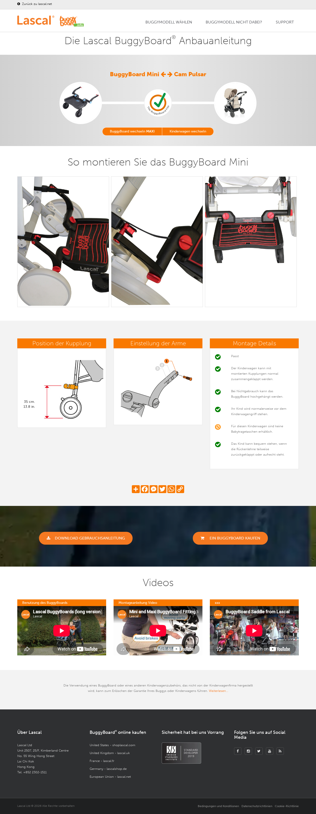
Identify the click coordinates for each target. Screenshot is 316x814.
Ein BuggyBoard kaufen (234, 538)
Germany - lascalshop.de (108, 769)
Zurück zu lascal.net (36, 4)
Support (285, 22)
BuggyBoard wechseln (132, 131)
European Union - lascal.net (110, 776)
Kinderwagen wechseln (188, 131)
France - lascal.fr (102, 761)
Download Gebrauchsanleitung (90, 538)
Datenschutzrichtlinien (256, 806)
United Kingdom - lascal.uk (110, 753)
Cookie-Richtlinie (287, 806)
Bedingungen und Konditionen (218, 806)
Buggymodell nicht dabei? (234, 22)
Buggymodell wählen (168, 22)
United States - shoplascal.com (112, 745)
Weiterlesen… (218, 691)
